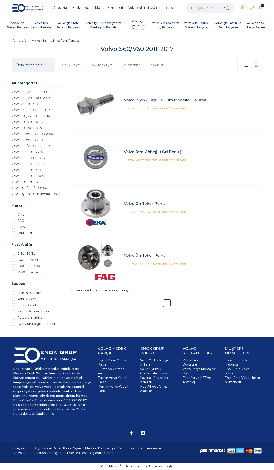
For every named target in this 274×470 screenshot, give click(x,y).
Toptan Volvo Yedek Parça (112, 380)
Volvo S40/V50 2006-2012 (31, 98)
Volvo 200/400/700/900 (30, 188)
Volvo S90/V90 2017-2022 (31, 146)
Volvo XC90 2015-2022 (28, 176)
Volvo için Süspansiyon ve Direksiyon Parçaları (104, 25)
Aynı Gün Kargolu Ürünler (36, 324)
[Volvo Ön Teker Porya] (95, 208)
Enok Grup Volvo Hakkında (237, 362)
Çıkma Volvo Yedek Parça (112, 371)
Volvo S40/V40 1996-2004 (31, 92)
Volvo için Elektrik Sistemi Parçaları (197, 25)
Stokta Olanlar (28, 305)
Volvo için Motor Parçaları (41, 25)
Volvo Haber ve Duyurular (194, 362)
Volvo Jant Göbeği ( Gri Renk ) (152, 151)
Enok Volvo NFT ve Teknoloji (197, 380)
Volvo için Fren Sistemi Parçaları (68, 25)
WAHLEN (25, 233)
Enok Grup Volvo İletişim (237, 371)
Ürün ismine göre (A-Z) (33, 65)
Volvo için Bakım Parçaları (18, 25)
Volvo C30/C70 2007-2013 (31, 110)
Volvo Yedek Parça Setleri (255, 25)
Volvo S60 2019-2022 (27, 128)
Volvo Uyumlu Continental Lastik (36, 194)
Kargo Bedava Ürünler (34, 311)
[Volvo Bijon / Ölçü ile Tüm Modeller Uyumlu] (95, 105)
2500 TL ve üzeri (30, 272)
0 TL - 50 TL (26, 254)
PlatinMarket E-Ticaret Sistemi (123, 466)
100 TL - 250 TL (29, 260)
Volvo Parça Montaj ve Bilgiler (199, 371)
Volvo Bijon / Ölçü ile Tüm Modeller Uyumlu (165, 100)
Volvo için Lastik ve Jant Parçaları (228, 25)
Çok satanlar (130, 65)
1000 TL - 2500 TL (31, 266)
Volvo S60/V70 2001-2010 (31, 116)
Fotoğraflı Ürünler (31, 318)
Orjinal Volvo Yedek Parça (112, 362)
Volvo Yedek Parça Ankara (154, 362)
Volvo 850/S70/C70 (26, 182)
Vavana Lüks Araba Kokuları (154, 380)
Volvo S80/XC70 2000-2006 (33, 134)
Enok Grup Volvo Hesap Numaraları (242, 380)
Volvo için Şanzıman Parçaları (138, 25)
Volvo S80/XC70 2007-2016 (32, 140)
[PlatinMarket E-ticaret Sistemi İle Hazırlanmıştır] (212, 450)
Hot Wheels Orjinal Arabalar (154, 389)
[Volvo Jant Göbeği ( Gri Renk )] (95, 157)
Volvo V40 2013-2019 (27, 104)
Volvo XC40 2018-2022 (28, 152)
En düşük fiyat (70, 65)
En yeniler (156, 65)
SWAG (22, 227)
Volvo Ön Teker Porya (145, 203)
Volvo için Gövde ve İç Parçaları (166, 25)
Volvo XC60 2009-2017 (28, 158)
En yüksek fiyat (101, 65)
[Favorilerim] (252, 7)
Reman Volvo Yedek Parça (113, 389)
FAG (21, 221)
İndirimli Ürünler (29, 293)
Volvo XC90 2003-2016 (28, 170)
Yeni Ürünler (27, 299)
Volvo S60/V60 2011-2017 (30, 122)
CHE (21, 214)
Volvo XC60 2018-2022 (28, 164)
